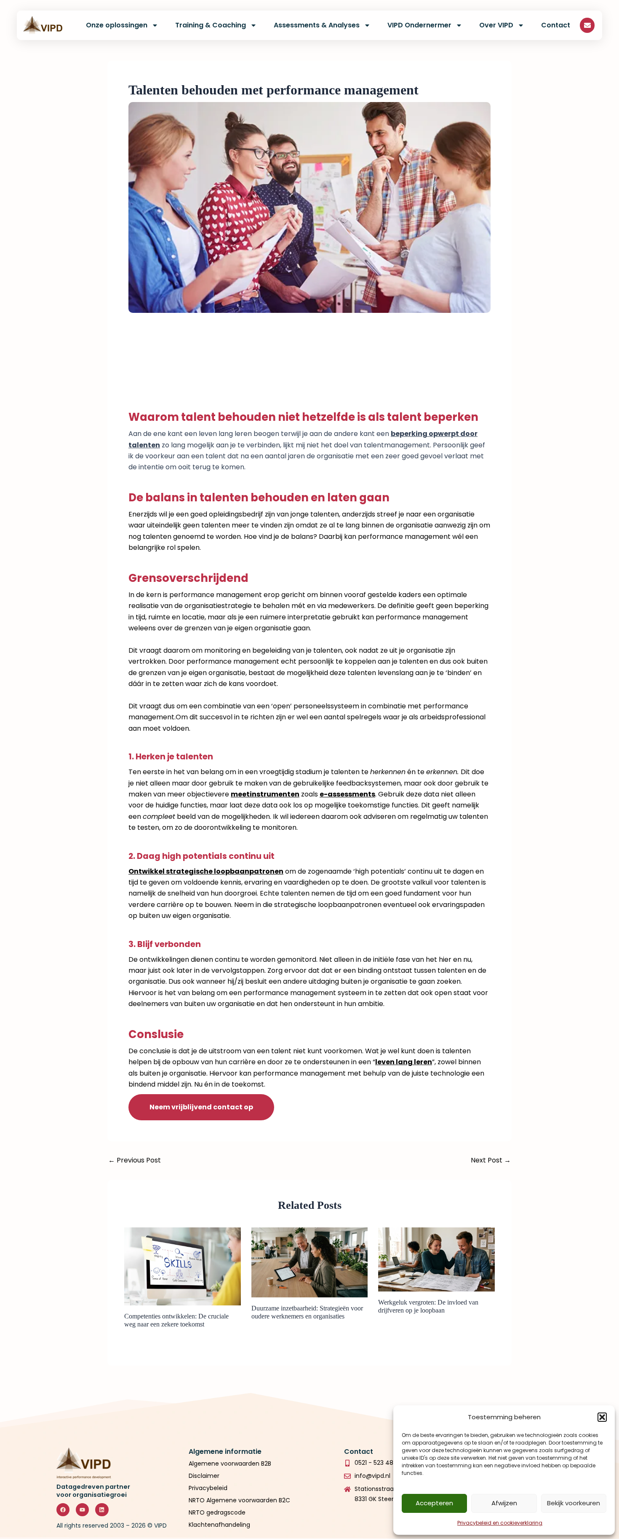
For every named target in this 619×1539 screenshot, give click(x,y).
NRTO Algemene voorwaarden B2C (239, 1500)
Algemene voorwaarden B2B (230, 1463)
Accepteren (434, 1503)
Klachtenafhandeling (219, 1524)
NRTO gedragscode (217, 1512)
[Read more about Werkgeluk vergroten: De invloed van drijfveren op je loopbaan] (436, 1259)
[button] (602, 1417)
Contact (555, 25)
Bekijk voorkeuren (573, 1503)
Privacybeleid (209, 1488)
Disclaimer (204, 1476)
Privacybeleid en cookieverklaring (499, 1522)
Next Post (491, 1160)
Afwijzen (504, 1503)
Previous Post (134, 1160)
